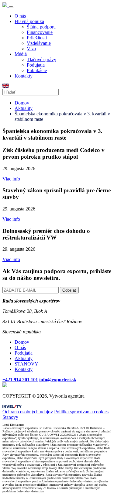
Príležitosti (37, 37)
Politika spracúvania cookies (81, 411)
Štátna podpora (41, 26)
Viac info (11, 178)
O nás (20, 15)
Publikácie (37, 70)
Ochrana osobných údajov (27, 411)
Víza (31, 48)
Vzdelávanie (39, 43)
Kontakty (24, 75)
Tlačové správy (41, 59)
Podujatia (36, 65)
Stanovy (10, 417)
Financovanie (40, 32)
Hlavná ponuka (29, 21)
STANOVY (26, 363)
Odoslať (69, 290)
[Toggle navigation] (11, 7)
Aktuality (24, 108)
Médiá (21, 54)
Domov (22, 102)
